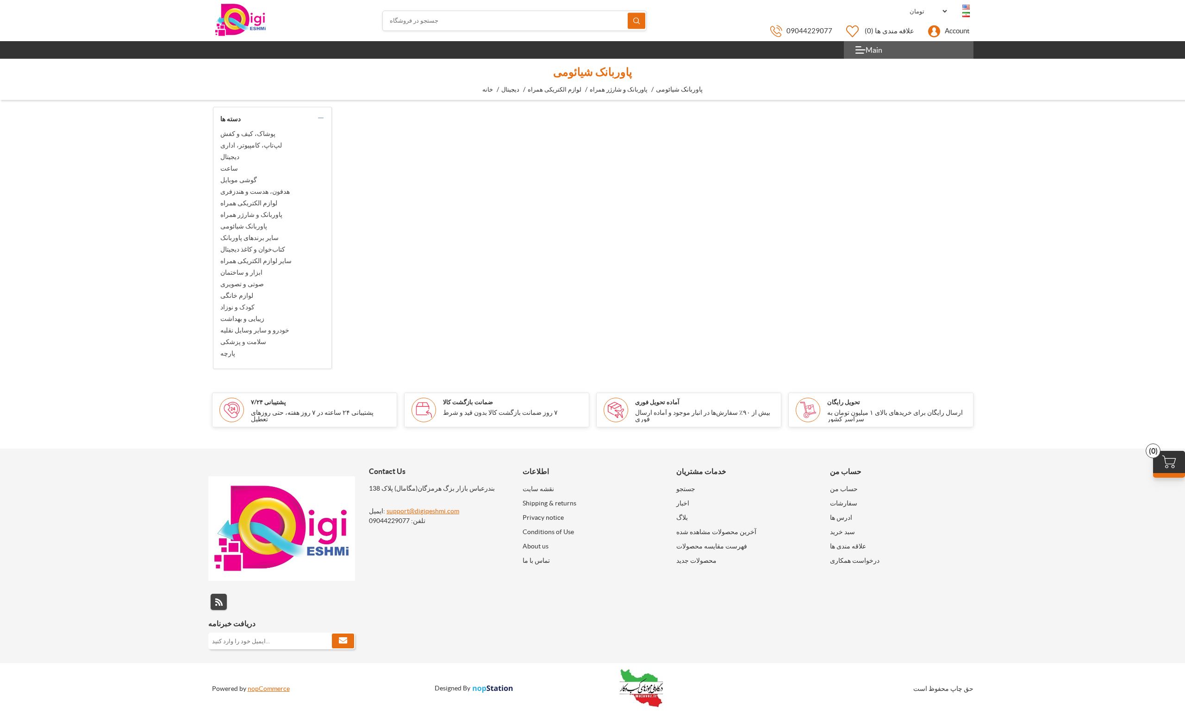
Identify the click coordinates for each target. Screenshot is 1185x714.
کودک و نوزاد (237, 307)
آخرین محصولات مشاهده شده (716, 532)
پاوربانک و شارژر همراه (251, 214)
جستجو (636, 20)
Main (874, 50)
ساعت (229, 168)
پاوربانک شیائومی (243, 226)
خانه (487, 89)
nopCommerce (269, 688)
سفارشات (843, 503)
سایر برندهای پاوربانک (249, 237)
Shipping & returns (549, 503)
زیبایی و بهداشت (242, 318)
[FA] (966, 14)
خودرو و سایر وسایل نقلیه (254, 330)
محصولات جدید (696, 560)
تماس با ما (536, 560)
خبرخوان (219, 602)
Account (957, 31)
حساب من (844, 488)
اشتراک (343, 641)
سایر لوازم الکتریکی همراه (256, 261)
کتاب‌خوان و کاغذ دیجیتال (252, 249)
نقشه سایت (538, 488)
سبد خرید (842, 532)
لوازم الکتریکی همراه (248, 203)
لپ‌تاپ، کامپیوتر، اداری (251, 145)
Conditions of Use (548, 532)
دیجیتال (229, 156)
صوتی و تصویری (242, 284)
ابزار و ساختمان (241, 272)
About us (536, 546)
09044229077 (809, 31)
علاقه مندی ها (848, 546)
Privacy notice (543, 517)
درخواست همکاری (854, 560)
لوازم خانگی (236, 295)
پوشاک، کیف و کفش (247, 133)
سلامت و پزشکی (243, 341)
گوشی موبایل (238, 180)
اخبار (682, 503)
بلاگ (682, 517)
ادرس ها (841, 517)
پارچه (227, 353)
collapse (320, 118)
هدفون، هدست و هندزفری (255, 191)
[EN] (966, 7)
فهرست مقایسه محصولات (711, 546)
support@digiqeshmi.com (423, 511)
